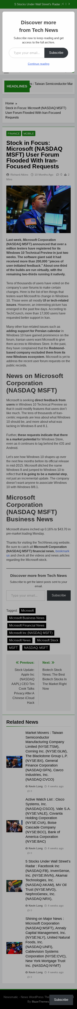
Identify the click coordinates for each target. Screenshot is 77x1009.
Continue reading (38, 63)
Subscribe (56, 52)
